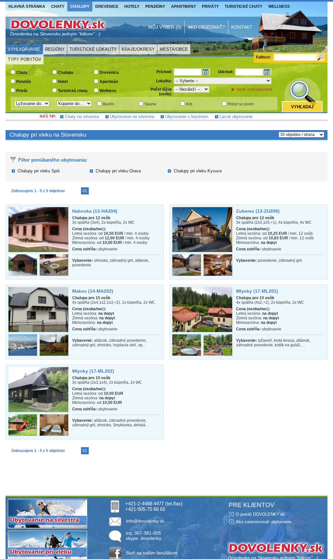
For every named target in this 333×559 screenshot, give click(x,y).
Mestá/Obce (174, 49)
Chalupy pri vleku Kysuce (198, 170)
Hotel (63, 81)
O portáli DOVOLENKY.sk (260, 514)
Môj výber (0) (164, 27)
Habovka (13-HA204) (94, 211)
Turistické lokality (93, 49)
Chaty (57, 6)
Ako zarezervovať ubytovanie (263, 521)
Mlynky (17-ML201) (257, 291)
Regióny (55, 49)
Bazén (108, 104)
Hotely (132, 6)
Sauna (150, 104)
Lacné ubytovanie (236, 116)
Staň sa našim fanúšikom (152, 552)
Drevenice (106, 6)
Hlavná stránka (26, 6)
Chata (21, 72)
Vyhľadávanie (24, 49)
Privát (21, 90)
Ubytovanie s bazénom (186, 116)
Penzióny (155, 6)
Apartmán (109, 81)
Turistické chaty (243, 6)
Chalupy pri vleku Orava (118, 170)
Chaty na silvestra (82, 116)
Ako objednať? (206, 27)
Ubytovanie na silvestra (132, 116)
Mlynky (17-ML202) (93, 371)
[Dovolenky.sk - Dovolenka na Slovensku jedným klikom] (57, 27)
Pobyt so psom (241, 104)
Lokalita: (164, 81)
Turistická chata (72, 90)
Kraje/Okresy (138, 49)
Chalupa (65, 72)
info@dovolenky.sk (145, 521)
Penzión (23, 81)
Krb (189, 104)
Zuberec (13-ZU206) (258, 211)
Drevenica (109, 72)
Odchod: (225, 72)
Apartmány (183, 6)
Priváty (210, 6)
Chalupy (79, 6)
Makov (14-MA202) (92, 291)
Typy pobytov (24, 59)
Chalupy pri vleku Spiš (39, 170)
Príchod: (164, 72)
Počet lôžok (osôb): (161, 91)
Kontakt (241, 27)
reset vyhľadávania (254, 89)
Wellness (279, 6)
